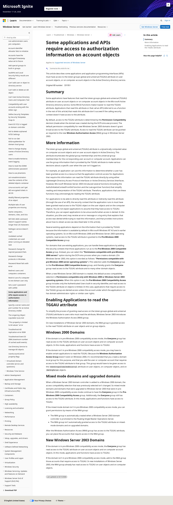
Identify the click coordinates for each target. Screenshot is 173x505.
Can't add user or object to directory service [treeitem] (18, 84)
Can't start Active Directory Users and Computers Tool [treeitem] (18, 98)
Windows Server (83, 35)
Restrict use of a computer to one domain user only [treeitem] (18, 279)
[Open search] (161, 20)
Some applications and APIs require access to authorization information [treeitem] (17, 296)
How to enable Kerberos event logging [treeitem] (17, 160)
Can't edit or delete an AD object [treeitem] (18, 91)
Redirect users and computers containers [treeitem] (17, 272)
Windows (70, 35)
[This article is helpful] (164, 55)
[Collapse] (29, 33)
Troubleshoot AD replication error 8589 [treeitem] (17, 330)
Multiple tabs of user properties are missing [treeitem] (17, 206)
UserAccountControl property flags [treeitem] (16, 355)
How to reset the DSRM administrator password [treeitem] (17, 167)
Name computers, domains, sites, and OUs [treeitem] (18, 213)
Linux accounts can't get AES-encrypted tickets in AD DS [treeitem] (18, 190)
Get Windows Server (149, 27)
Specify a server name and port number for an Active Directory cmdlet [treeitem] (18, 308)
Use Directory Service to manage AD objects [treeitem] (17, 348)
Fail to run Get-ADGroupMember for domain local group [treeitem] (16, 141)
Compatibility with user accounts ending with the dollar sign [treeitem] (18, 107)
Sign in (167, 20)
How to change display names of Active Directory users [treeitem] (18, 152)
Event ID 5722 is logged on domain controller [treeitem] (17, 125)
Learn (48, 35)
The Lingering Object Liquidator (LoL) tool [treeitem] (16, 316)
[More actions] (125, 35)
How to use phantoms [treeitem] (17, 173)
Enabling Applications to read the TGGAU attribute (156, 46)
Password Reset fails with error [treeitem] (18, 264)
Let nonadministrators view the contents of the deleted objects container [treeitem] (18, 180)
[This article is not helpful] (167, 55)
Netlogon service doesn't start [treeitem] (18, 230)
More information (152, 42)
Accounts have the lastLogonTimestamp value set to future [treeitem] (16, 58)
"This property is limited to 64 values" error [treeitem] (18, 323)
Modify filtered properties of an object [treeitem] (18, 199)
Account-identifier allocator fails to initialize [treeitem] (18, 49)
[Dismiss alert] (168, 5)
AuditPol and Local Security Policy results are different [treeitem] (18, 76)
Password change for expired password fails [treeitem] (17, 250)
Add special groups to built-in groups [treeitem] (17, 67)
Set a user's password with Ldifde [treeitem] (17, 286)
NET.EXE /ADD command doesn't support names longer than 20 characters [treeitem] (18, 222)
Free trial (165, 27)
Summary (149, 39)
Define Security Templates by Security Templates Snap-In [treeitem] (18, 117)
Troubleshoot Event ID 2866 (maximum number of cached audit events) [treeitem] (18, 339)
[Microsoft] (4, 20)
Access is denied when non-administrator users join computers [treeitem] (18, 41)
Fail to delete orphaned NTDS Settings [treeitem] (17, 132)
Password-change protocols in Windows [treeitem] (16, 257)
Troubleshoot (59, 35)
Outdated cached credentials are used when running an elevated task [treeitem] (18, 240)
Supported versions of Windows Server (70, 62)
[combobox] (16, 37)
